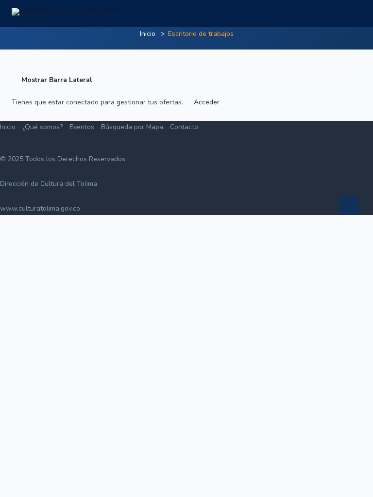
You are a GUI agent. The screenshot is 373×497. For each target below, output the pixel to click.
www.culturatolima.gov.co (40, 208)
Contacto (184, 127)
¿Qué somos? (42, 127)
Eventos (81, 127)
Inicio (147, 33)
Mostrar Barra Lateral (55, 79)
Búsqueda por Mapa (132, 127)
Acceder (207, 102)
